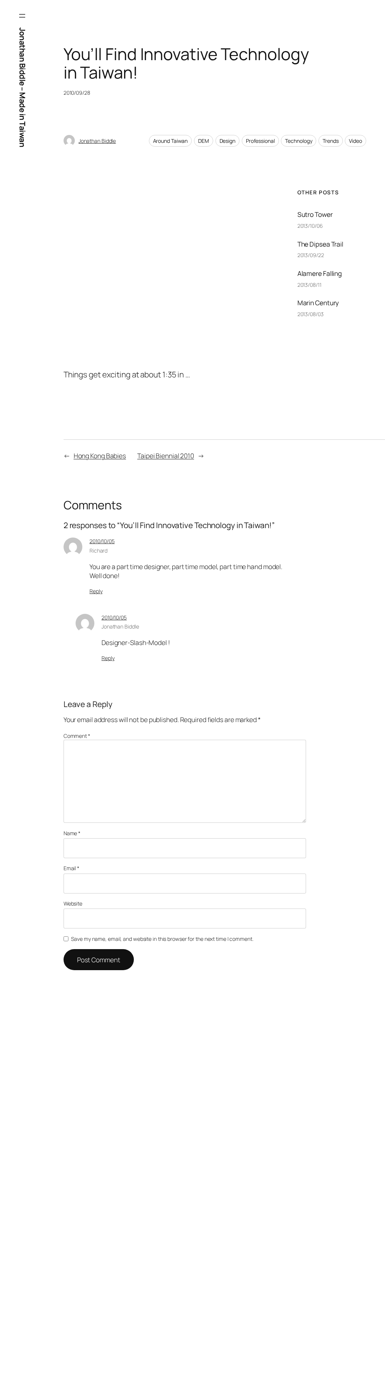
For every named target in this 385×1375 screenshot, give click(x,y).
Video (355, 140)
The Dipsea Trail (320, 244)
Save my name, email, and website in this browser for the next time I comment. (162, 938)
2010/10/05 (102, 541)
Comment (77, 735)
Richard (98, 550)
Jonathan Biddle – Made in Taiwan (22, 87)
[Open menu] (22, 15)
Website (73, 903)
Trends (330, 140)
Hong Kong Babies (100, 455)
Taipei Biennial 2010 (165, 455)
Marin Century (318, 303)
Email (71, 868)
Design (227, 140)
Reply (96, 591)
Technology (298, 140)
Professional (260, 140)
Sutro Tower (315, 214)
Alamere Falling (319, 273)
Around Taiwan (170, 140)
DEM (203, 140)
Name (72, 833)
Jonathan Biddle (97, 140)
